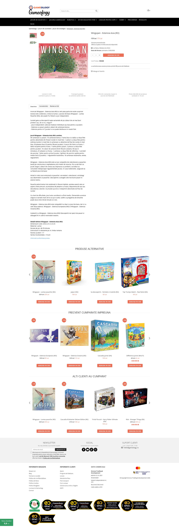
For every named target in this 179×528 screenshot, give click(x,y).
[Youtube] (87, 449)
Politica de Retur (34, 481)
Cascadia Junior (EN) (105, 356)
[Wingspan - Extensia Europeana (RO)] (44, 336)
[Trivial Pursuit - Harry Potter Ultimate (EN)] (105, 399)
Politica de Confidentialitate (51, 458)
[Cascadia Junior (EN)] (105, 336)
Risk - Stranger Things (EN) (135, 419)
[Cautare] (96, 11)
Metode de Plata (65, 478)
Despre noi (32, 471)
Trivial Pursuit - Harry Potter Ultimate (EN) (105, 420)
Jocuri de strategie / (60, 29)
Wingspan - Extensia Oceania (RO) (74, 356)
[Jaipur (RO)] (74, 272)
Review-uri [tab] (54, 106)
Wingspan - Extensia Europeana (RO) (56, 207)
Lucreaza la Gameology (36, 488)
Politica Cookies (34, 483)
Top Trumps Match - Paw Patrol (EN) (135, 292)
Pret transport (64, 481)
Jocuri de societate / (45, 29)
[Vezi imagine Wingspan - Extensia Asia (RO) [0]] (33, 35)
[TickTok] (91, 449)
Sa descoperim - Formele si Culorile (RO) (105, 292)
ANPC (61, 488)
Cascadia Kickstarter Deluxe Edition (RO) (74, 419)
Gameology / (33, 29)
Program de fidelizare (66, 473)
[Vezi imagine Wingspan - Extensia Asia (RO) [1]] (33, 42)
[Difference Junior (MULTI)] (135, 336)
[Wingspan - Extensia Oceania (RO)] (74, 336)
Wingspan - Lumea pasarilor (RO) (44, 292)
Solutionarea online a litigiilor (69, 486)
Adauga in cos (113, 55)
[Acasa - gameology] (39, 7)
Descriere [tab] (33, 106)
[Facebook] (83, 449)
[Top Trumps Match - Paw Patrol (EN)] (135, 272)
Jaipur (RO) (74, 292)
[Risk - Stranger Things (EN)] (135, 399)
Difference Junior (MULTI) (135, 356)
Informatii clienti (67, 467)
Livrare (62, 476)
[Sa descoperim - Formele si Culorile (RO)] (105, 272)
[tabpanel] (63, 61)
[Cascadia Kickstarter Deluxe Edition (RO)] (74, 399)
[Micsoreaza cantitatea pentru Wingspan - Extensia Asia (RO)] (92, 55)
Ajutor (62, 471)
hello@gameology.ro (131, 448)
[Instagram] (95, 449)
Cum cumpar (64, 483)
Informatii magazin (37, 467)
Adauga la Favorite (99, 71)
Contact (31, 490)
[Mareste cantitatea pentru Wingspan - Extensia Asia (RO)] (99, 55)
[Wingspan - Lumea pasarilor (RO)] (44, 272)
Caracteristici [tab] (43, 106)
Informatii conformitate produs (40, 238)
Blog (30, 473)
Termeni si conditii (34, 476)
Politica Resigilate (34, 486)
